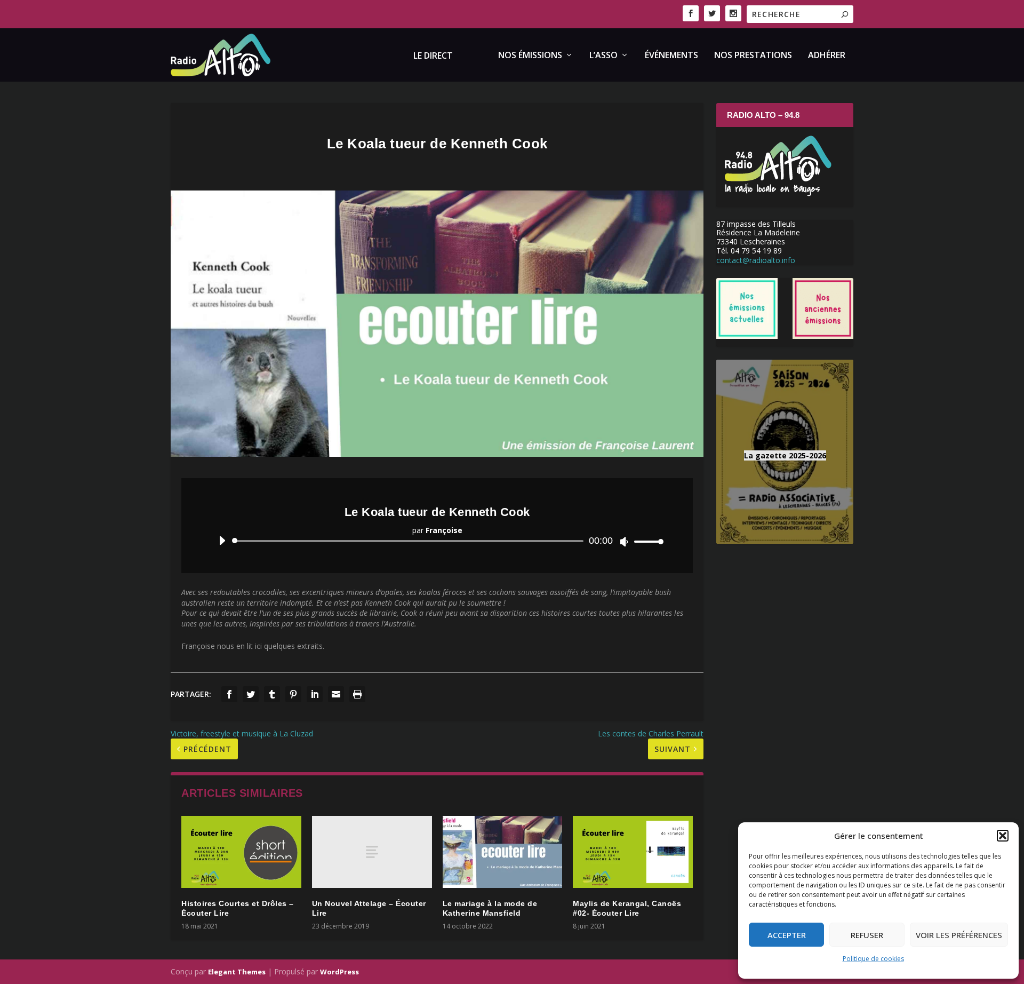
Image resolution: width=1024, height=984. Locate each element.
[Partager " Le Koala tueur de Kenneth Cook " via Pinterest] (293, 694)
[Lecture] (222, 540)
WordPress (339, 972)
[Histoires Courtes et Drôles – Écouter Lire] (241, 852)
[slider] (646, 541)
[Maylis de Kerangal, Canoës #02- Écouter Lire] (633, 852)
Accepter (786, 935)
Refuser (867, 935)
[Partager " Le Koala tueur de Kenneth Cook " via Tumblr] (272, 694)
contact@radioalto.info (755, 260)
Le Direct (433, 56)
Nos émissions (530, 56)
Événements (671, 56)
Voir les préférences (959, 935)
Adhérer (826, 56)
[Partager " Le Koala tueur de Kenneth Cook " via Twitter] (250, 694)
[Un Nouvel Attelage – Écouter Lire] (372, 852)
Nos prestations (753, 56)
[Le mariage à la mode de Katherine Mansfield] (503, 852)
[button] (1002, 835)
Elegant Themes (237, 972)
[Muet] (624, 541)
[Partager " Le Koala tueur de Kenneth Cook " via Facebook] (229, 694)
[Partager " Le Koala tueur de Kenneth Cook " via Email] (336, 694)
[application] (437, 541)
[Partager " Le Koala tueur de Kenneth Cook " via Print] (357, 694)
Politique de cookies (873, 958)
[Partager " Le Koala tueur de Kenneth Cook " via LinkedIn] (314, 694)
